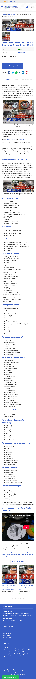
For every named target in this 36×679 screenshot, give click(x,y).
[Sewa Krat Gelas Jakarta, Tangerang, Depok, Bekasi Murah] (26, 574)
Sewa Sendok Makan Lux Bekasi (12, 553)
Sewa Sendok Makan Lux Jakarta (13, 554)
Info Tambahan (27, 80)
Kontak (13, 1)
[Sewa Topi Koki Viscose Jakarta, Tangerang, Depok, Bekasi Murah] (9, 574)
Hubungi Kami (13, 66)
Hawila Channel (11, 139)
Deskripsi (7, 80)
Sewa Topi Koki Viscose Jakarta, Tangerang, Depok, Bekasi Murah (9, 587)
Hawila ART (22, 139)
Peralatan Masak (20, 52)
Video (16, 80)
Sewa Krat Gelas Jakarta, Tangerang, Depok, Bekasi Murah (26, 587)
